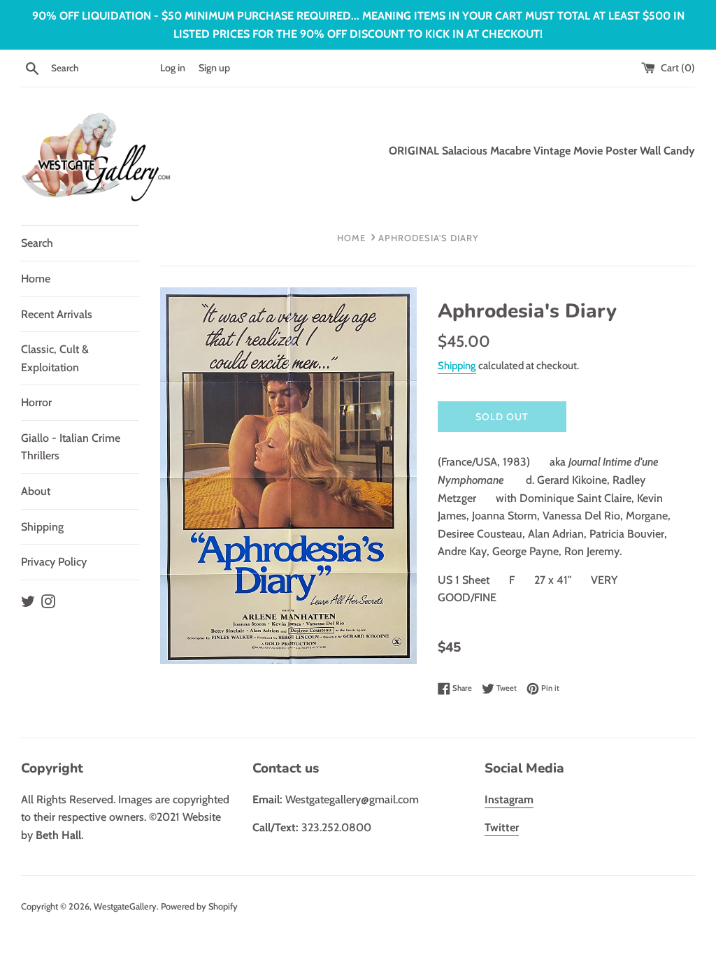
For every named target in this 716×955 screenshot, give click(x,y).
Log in (172, 68)
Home (35, 278)
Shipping (42, 526)
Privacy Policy (54, 561)
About (35, 491)
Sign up (214, 68)
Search (37, 243)
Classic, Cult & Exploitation (55, 358)
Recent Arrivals (56, 314)
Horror (36, 402)
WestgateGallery (125, 906)
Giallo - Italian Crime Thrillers (70, 447)
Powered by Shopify (199, 906)
